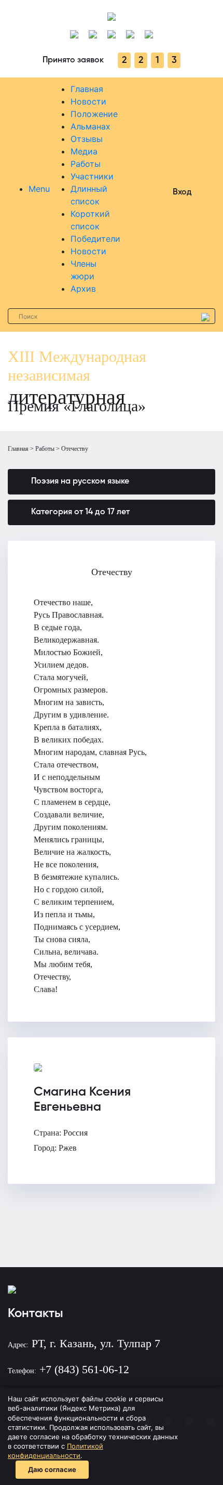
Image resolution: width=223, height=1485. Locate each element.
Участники (92, 176)
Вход (182, 192)
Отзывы (87, 139)
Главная (87, 89)
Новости (88, 101)
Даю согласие (52, 1469)
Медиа (84, 151)
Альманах (90, 126)
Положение (94, 114)
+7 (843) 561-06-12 (84, 1369)
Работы (86, 164)
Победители (95, 238)
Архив (83, 288)
